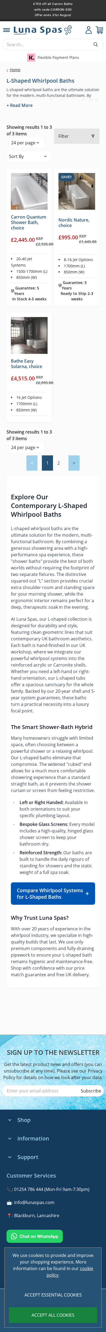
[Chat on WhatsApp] (53, 1236)
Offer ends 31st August (53, 15)
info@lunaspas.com (34, 1202)
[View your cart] (99, 30)
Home (13, 69)
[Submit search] (96, 44)
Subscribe (91, 1091)
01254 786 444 (28, 1189)
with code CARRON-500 (53, 9)
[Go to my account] (88, 30)
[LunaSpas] (48, 30)
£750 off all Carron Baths (53, 4)
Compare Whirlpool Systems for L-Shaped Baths (50, 893)
